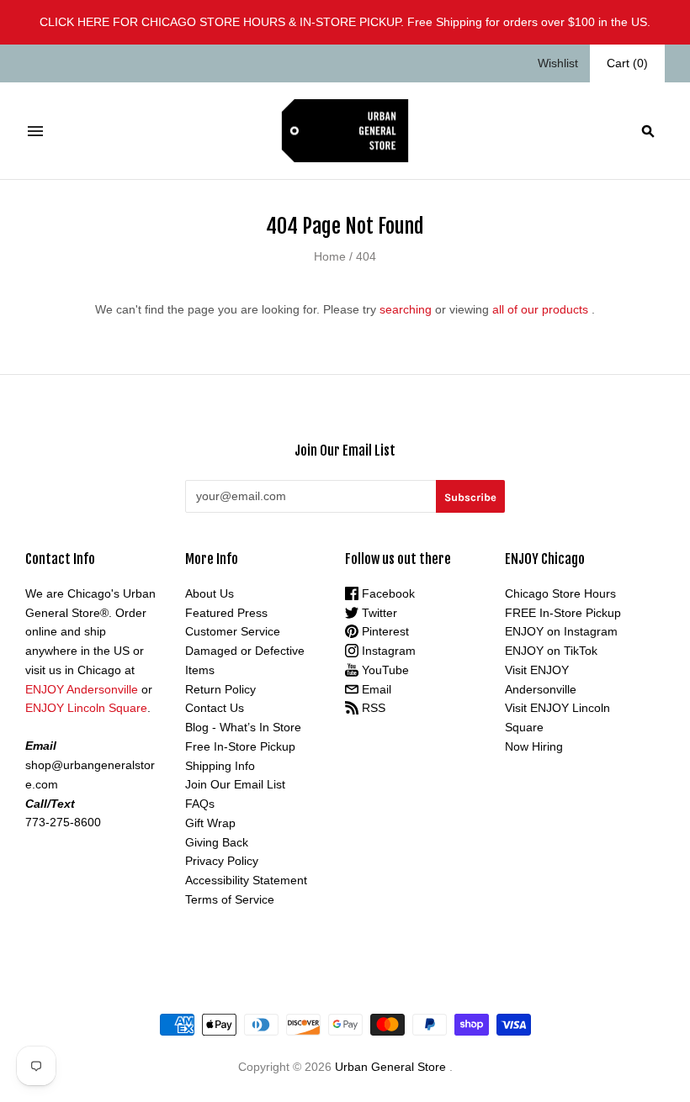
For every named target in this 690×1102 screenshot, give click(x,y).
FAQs (200, 803)
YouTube (383, 670)
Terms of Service (229, 899)
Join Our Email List (235, 784)
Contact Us (214, 707)
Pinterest (383, 631)
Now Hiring (534, 746)
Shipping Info (220, 765)
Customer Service (232, 631)
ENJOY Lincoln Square (86, 707)
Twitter (377, 613)
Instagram (387, 650)
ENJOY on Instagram (561, 631)
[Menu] (35, 131)
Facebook (386, 593)
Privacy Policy (221, 860)
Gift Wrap (210, 823)
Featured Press (226, 613)
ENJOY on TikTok (551, 650)
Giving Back (216, 842)
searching (406, 309)
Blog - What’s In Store (243, 727)
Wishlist (558, 63)
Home (330, 256)
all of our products (540, 309)
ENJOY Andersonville (81, 689)
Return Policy (220, 689)
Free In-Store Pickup (240, 746)
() (627, 63)
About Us (209, 593)
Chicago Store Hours (560, 593)
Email (374, 689)
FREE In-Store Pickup (563, 613)
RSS (371, 707)
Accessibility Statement (246, 880)
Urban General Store (390, 1066)
